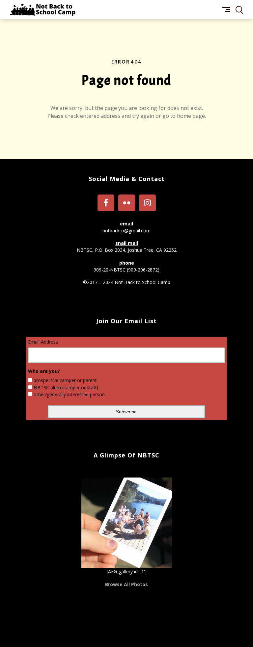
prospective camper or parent (65, 380)
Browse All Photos (126, 584)
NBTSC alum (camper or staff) (66, 387)
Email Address (43, 342)
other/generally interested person (69, 394)
